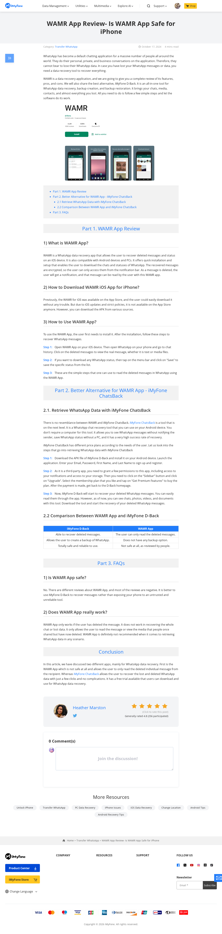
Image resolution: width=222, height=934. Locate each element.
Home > (71, 840)
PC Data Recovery (85, 807)
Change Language (22, 891)
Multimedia (101, 6)
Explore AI (124, 6)
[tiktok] (211, 865)
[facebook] (178, 865)
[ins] (198, 865)
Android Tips (197, 807)
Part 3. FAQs (61, 212)
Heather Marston (89, 707)
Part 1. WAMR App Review (69, 191)
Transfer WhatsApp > (89, 840)
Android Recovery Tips (111, 814)
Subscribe (210, 885)
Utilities (80, 6)
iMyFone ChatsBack (142, 423)
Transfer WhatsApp (66, 46)
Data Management (54, 6)
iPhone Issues (113, 807)
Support (159, 6)
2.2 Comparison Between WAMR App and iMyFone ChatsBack (96, 207)
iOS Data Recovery (141, 807)
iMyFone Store (19, 880)
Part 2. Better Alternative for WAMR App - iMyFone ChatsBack (92, 197)
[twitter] (185, 865)
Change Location (171, 807)
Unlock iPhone (25, 807)
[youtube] (191, 865)
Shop (193, 5)
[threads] (205, 865)
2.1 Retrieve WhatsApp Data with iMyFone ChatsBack (91, 202)
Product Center (19, 868)
